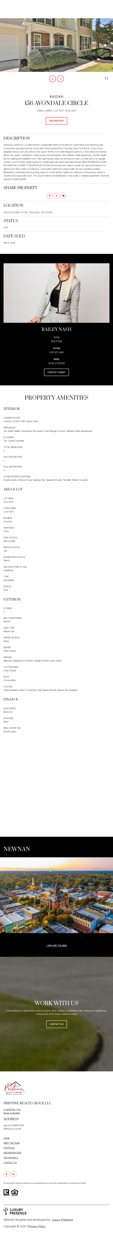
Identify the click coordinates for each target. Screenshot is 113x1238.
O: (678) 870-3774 (12, 1109)
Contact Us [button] (56, 1024)
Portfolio (9, 1148)
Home (7, 1138)
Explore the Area (57, 945)
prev (52, 78)
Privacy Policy (36, 1226)
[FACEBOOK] (6, 1174)
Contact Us (10, 1162)
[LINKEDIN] (13, 1174)
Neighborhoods (12, 1153)
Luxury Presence (62, 1219)
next (60, 78)
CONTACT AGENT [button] (56, 372)
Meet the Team (12, 1143)
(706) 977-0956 (56, 352)
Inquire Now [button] (56, 121)
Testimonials (11, 1158)
